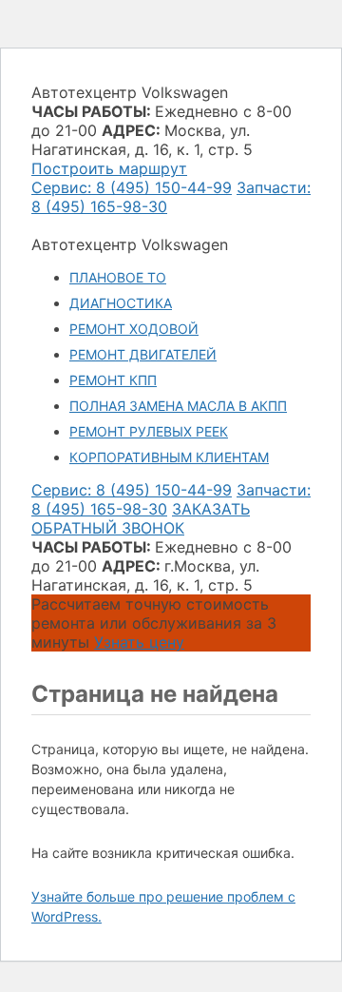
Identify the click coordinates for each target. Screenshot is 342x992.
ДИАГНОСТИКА (120, 303)
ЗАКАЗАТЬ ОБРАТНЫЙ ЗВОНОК (140, 518)
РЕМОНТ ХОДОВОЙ (134, 329)
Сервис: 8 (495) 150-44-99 (131, 187)
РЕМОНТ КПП (113, 380)
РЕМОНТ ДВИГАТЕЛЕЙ (143, 354)
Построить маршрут (109, 168)
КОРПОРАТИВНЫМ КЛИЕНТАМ (169, 457)
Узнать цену (139, 642)
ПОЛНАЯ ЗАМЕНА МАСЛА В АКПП (178, 406)
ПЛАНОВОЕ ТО (117, 277)
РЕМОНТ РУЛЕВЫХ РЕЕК (148, 431)
